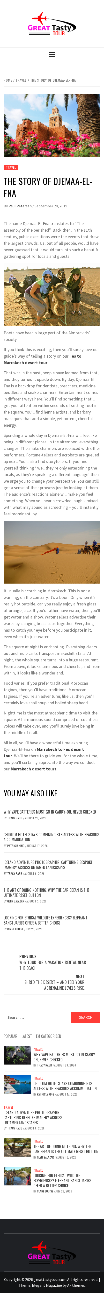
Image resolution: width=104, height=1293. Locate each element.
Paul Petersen (20, 206)
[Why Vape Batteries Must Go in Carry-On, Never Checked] (17, 1054)
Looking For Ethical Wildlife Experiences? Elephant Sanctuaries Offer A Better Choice (45, 920)
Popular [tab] (10, 1036)
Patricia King (16, 846)
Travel (11, 167)
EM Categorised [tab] (48, 1036)
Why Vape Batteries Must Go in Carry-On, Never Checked (50, 812)
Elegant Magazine (47, 1285)
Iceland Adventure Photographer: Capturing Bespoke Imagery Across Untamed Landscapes (48, 864)
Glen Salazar (16, 901)
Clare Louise (15, 929)
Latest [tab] (27, 1036)
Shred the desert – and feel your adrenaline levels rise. (54, 982)
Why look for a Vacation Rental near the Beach (52, 962)
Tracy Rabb (15, 818)
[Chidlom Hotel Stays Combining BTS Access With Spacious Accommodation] (17, 1083)
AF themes (76, 1285)
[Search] (90, 54)
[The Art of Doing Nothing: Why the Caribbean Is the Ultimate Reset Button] (17, 1146)
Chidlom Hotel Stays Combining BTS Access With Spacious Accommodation (51, 837)
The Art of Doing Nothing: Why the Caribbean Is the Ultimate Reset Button (46, 892)
